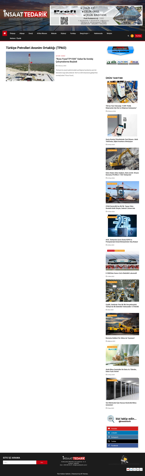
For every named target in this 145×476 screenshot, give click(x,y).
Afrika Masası (42, 33)
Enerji (31, 33)
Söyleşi (63, 33)
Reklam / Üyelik (15, 38)
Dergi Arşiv (84, 33)
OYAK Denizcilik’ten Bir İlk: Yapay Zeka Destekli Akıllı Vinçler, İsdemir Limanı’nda (120, 207)
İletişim (109, 33)
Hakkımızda (98, 33)
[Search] (128, 36)
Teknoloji (111, 250)
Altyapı (22, 33)
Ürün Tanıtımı (112, 83)
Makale (54, 33)
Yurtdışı (73, 33)
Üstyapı (12, 33)
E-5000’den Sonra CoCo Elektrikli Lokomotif (121, 273)
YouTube (138, 36)
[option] (111, 62)
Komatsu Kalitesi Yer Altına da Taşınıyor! (120, 338)
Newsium (75, 474)
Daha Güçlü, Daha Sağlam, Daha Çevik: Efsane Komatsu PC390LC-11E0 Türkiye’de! (122, 174)
